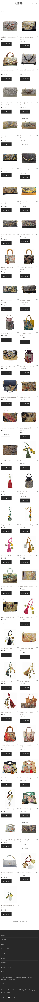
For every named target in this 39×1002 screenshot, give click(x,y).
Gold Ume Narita (25, 397)
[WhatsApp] (3, 997)
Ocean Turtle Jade (25, 873)
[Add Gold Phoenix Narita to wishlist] (17, 462)
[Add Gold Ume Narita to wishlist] (36, 398)
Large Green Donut (6, 525)
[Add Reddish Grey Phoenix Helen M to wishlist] (36, 841)
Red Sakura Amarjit (26, 778)
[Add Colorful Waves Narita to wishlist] (17, 429)
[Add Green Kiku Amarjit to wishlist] (36, 810)
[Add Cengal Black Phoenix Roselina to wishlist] (36, 268)
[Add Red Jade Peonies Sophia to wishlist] (17, 38)
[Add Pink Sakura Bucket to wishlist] (17, 334)
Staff (3, 983)
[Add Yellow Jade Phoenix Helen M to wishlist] (17, 203)
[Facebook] (15, 997)
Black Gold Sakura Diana (8, 397)
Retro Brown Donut (25, 556)
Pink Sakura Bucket (7, 333)
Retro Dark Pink (6, 556)
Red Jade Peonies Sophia (8, 37)
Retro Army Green (25, 461)
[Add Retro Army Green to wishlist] (36, 462)
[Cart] (36, 3)
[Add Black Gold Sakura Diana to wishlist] (17, 398)
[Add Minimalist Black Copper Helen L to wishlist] (36, 301)
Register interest (6, 967)
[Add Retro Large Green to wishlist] (17, 682)
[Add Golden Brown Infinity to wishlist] (36, 526)
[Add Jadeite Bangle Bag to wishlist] (17, 587)
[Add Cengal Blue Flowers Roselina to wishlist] (17, 268)
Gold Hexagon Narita (7, 617)
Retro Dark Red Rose (26, 617)
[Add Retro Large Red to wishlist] (17, 713)
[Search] (32, 3)
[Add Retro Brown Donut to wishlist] (36, 557)
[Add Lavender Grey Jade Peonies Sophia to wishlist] (17, 104)
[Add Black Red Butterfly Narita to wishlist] (36, 429)
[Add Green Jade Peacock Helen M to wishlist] (17, 301)
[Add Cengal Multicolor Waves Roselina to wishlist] (17, 746)
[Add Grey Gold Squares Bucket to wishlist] (36, 493)
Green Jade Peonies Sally (8, 366)
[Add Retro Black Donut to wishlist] (17, 649)
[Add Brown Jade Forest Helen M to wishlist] (36, 104)
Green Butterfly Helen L (27, 234)
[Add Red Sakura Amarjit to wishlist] (36, 779)
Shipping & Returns (7, 949)
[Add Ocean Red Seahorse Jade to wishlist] (17, 810)
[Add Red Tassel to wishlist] (17, 493)
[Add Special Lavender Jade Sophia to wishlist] (36, 38)
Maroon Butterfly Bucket (27, 366)
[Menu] (3, 3)
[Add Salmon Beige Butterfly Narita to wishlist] (36, 649)
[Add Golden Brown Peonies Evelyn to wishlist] (36, 713)
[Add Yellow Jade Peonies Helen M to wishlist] (17, 137)
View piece (24, 144)
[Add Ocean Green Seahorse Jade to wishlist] (17, 907)
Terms (3, 953)
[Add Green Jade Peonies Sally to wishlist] (17, 367)
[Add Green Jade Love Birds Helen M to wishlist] (36, 137)
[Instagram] (9, 997)
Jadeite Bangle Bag (6, 586)
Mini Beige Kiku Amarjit (8, 840)
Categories (5, 12)
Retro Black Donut (6, 648)
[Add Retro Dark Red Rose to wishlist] (36, 618)
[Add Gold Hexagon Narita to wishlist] (17, 618)
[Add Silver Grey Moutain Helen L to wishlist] (17, 874)
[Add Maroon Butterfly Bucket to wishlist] (36, 367)
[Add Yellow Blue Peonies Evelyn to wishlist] (36, 334)
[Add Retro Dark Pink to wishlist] (17, 557)
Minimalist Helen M (7, 169)
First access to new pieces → (9, 972)
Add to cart (6, 43)
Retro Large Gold (25, 681)
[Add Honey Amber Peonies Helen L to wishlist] (36, 203)
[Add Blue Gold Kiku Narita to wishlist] (36, 587)
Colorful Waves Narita (7, 428)
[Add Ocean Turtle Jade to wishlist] (36, 874)
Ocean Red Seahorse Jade (8, 809)
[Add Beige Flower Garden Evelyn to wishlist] (36, 746)
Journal (3, 939)
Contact (3, 962)
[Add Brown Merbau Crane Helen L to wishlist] (17, 71)
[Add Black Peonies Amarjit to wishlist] (17, 779)
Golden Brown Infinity (26, 525)
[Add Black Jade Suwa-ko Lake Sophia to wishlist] (36, 71)
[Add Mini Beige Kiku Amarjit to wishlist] (17, 841)
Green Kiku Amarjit (26, 809)
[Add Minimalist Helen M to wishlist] (17, 170)
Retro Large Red (6, 712)
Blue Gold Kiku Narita (26, 586)
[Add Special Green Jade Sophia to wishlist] (36, 170)
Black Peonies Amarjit (7, 778)
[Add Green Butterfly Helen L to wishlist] (36, 236)
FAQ (2, 944)
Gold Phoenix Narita (7, 461)
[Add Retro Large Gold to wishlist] (36, 682)
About (3, 935)
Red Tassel (4, 492)
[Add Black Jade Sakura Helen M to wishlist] (17, 236)
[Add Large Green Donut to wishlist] (17, 526)
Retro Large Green (6, 681)
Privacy (3, 958)
